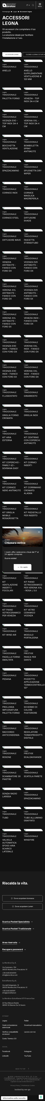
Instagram (28, 1051)
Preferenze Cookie (28, 1085)
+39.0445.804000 (9, 973)
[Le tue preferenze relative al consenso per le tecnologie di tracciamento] (41, 1097)
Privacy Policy (15, 1085)
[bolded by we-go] (22, 1090)
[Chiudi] (39, 532)
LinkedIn (5, 1056)
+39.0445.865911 (8, 991)
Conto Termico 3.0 (9, 1039)
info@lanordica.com (9, 975)
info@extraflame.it (9, 993)
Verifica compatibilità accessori (10, 1033)
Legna (4, 1021)
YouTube (27, 1056)
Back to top (20, 1069)
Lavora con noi (30, 1032)
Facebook (6, 1051)
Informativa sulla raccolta (14, 1098)
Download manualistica (33, 1025)
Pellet (26, 1021)
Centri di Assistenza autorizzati (9, 1026)
